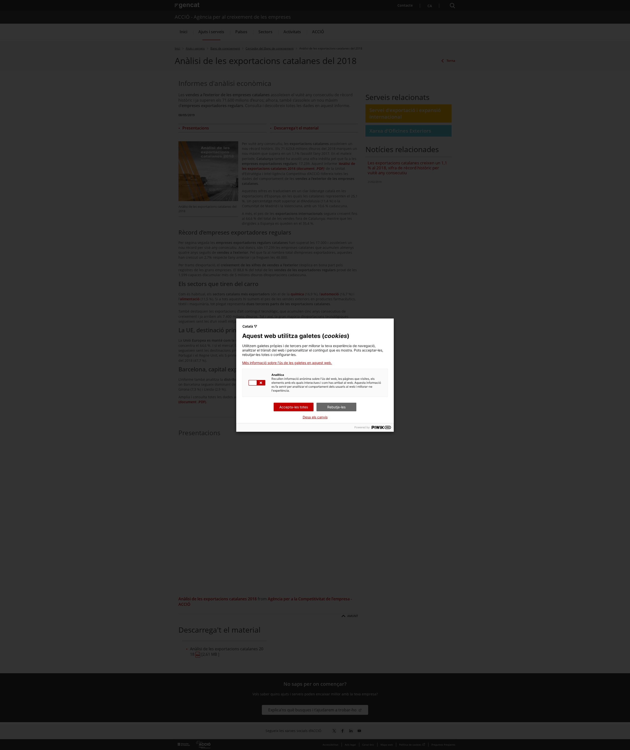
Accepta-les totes (293, 407)
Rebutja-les (336, 407)
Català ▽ (249, 326)
